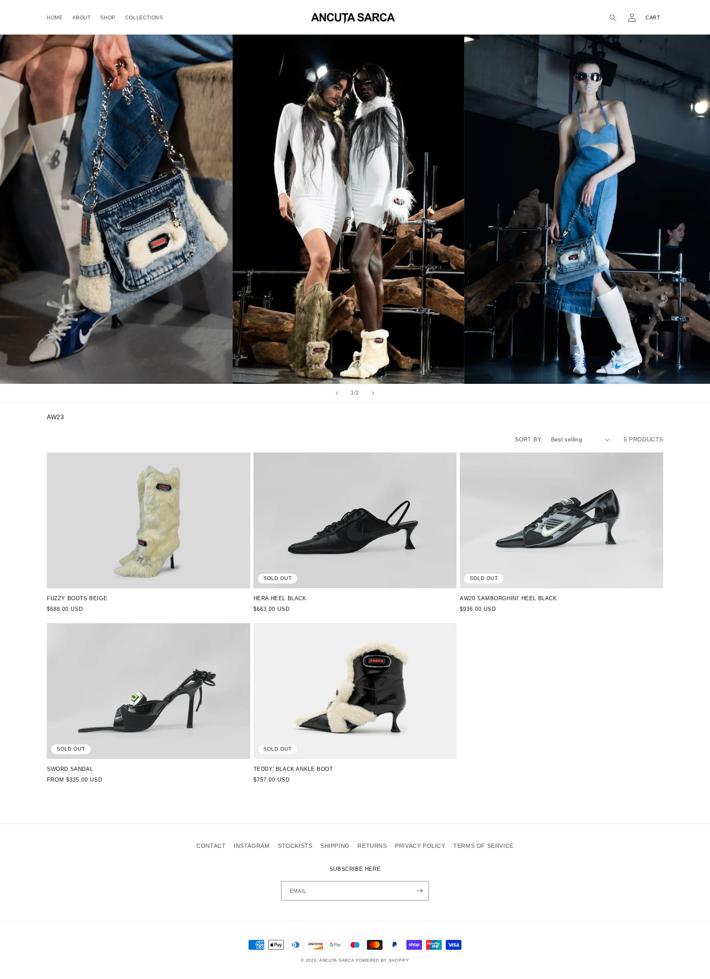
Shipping (335, 845)
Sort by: (528, 439)
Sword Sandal (70, 769)
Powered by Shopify (382, 960)
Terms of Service (483, 845)
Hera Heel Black (280, 598)
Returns (372, 845)
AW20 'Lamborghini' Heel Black (508, 598)
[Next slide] (373, 393)
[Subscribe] (419, 890)
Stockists (295, 845)
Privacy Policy (420, 845)
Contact (211, 845)
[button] (614, 18)
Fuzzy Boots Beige (77, 598)
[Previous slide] (337, 393)
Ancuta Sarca (336, 960)
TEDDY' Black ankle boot (293, 769)
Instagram (252, 845)
